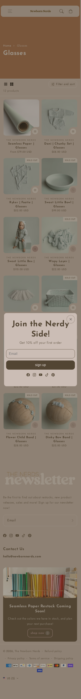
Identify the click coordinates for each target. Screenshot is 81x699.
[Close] (71, 319)
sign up (40, 364)
